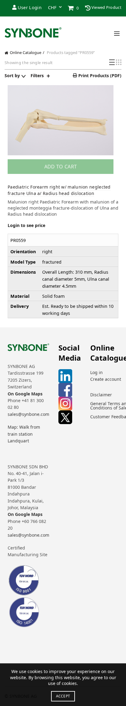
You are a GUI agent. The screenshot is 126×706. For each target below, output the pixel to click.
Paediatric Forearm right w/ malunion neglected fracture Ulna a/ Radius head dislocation (59, 190)
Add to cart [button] (60, 166)
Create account (105, 379)
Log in (96, 372)
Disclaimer (101, 395)
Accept (63, 696)
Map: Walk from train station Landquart (24, 434)
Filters (37, 75)
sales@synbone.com (28, 414)
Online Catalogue (25, 52)
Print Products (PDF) (99, 75)
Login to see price (26, 225)
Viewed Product (106, 7)
